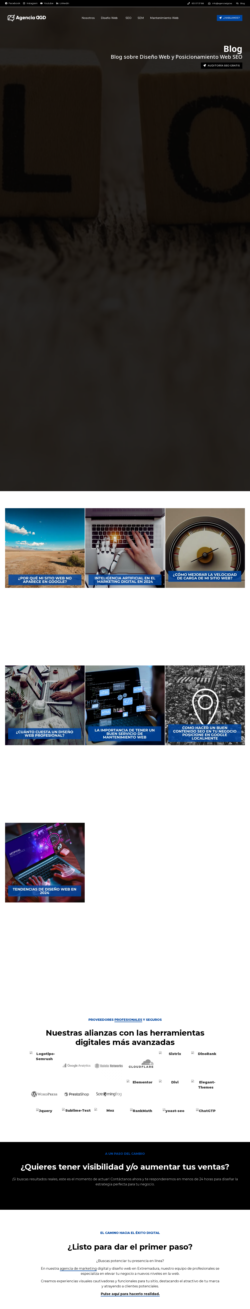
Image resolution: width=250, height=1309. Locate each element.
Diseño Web (109, 18)
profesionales (128, 1020)
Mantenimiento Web (164, 18)
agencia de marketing (78, 1268)
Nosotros (88, 18)
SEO (128, 18)
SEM (141, 18)
